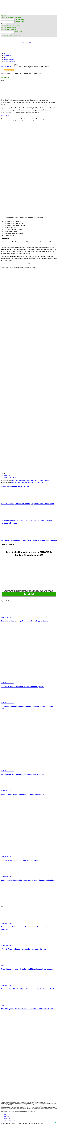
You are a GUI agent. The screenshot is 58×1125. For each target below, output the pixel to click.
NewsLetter (7, 1118)
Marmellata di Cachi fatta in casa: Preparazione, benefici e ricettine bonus (29, 540)
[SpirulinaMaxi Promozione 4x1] (29, 668)
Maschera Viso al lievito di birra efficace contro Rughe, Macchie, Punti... (28, 989)
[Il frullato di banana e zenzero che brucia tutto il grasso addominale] (12, 681)
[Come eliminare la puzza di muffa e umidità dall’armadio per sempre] (13, 963)
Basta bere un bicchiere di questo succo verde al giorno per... (24, 774)
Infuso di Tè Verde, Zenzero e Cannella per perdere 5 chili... (23, 949)
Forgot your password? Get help (10, 26)
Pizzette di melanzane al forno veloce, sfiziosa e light (27, 482)
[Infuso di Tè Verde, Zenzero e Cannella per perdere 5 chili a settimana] (9, 500)
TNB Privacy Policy (9, 1120)
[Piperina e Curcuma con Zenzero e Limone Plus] (29, 470)
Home (2, 67)
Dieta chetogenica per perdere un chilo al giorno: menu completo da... (27, 1009)
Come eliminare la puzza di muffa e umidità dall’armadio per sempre (27, 969)
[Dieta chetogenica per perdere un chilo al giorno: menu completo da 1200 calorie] (13, 1003)
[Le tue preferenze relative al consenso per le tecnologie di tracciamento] (55, 1122)
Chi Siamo (7, 1116)
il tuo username (19, 20)
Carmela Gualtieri (5, 77)
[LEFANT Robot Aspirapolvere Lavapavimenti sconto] (29, 302)
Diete (5, 57)
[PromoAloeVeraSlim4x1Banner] (29, 842)
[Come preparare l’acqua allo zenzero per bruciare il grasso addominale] (12, 874)
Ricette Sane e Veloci (9, 59)
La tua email (18, 32)
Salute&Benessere (8, 55)
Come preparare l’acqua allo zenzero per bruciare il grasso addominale (28, 880)
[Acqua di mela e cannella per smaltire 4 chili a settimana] (12, 789)
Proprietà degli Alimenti (9, 61)
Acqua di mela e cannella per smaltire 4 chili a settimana (22, 794)
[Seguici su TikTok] (29, 168)
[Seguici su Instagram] (29, 279)
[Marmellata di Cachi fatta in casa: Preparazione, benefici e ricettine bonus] (9, 536)
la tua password (19, 22)
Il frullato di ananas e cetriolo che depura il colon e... (21, 860)
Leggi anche (5, 115)
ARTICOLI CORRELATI (8, 486)
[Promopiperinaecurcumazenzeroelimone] (29, 214)
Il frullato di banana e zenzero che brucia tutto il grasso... (22, 686)
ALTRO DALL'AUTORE (22, 486)
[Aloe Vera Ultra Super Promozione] (29, 756)
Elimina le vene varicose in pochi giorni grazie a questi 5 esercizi (30, 480)
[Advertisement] (29, 893)
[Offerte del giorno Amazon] (29, 332)
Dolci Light (7, 475)
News (5, 53)
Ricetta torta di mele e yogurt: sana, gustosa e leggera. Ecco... (24, 621)
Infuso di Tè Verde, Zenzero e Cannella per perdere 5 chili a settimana (27, 503)
